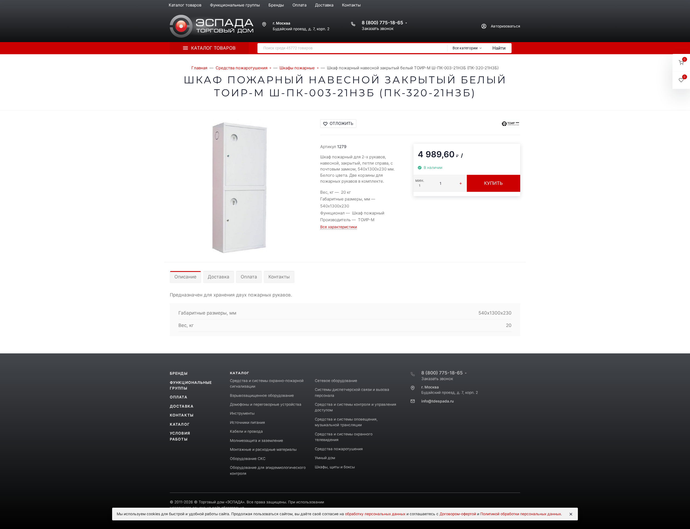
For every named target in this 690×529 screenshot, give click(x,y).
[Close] (571, 514)
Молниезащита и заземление (256, 440)
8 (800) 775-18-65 (382, 22)
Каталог (180, 424)
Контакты (279, 276)
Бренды (179, 373)
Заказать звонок (378, 28)
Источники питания (247, 422)
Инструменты (242, 413)
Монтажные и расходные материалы (263, 449)
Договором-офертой (458, 514)
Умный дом (325, 458)
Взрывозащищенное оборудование (262, 395)
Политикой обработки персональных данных (520, 514)
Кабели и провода (246, 431)
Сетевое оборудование (336, 380)
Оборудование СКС (247, 458)
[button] (681, 62)
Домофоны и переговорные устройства (265, 404)
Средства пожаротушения (339, 449)
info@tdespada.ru (437, 401)
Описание (185, 276)
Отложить (341, 123)
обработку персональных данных (375, 514)
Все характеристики (338, 227)
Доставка (218, 276)
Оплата (249, 276)
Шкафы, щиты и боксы (335, 467)
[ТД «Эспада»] (211, 26)
